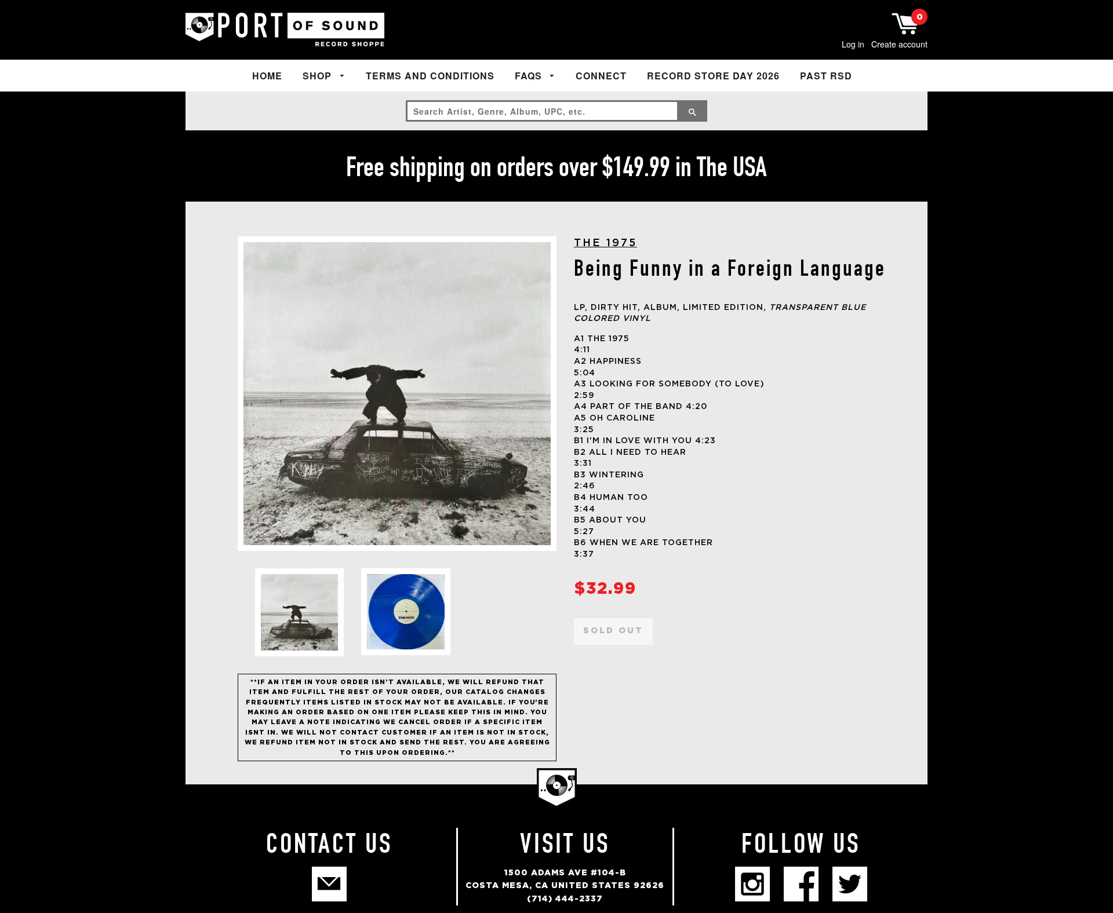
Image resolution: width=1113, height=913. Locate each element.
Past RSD (826, 75)
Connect (601, 75)
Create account (899, 44)
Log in (853, 44)
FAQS (530, 75)
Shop (318, 75)
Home (267, 75)
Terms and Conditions (430, 75)
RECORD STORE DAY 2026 (713, 75)
